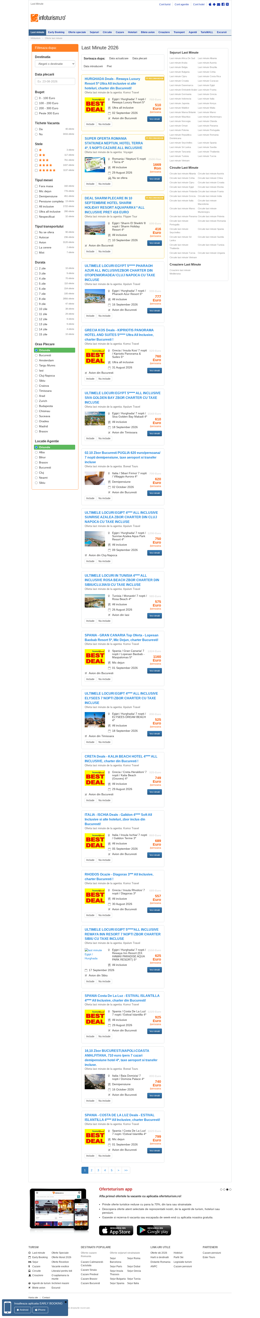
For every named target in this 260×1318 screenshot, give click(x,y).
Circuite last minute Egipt (182, 187)
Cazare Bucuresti (90, 1283)
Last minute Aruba (178, 63)
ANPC (154, 1266)
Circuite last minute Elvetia (211, 187)
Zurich (43, 401)
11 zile (56, 314)
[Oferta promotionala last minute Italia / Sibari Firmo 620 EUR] (95, 477)
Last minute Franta (207, 90)
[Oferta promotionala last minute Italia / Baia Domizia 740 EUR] (95, 1081)
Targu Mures (47, 365)
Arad (42, 395)
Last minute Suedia (207, 147)
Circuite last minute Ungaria (211, 253)
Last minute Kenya (207, 103)
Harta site (33, 1297)
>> (126, 1170)
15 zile (56, 334)
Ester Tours (209, 1257)
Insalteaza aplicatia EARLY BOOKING (38, 1303)
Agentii (193, 32)
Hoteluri (132, 32)
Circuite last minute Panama (183, 216)
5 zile (56, 283)
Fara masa (56, 186)
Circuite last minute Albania (183, 173)
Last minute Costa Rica (209, 76)
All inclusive (56, 206)
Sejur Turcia (134, 1278)
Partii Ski (178, 1257)
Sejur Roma (133, 1258)
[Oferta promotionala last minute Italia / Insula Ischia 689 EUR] (95, 840)
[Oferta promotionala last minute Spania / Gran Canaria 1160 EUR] (95, 656)
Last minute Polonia (179, 130)
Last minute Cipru (178, 76)
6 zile (56, 288)
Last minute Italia (206, 98)
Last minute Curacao (208, 81)
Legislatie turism (183, 1262)
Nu (56, 134)
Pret (109, 66)
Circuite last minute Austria (211, 173)
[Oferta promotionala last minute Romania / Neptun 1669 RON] (95, 164)
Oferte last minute (53, 38)
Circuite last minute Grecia (183, 196)
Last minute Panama (208, 125)
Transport (179, 32)
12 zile (56, 319)
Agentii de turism (40, 1283)
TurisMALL (207, 32)
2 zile (56, 268)
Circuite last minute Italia (181, 200)
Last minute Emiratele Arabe (183, 90)
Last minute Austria (207, 63)
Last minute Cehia (207, 72)
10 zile (56, 309)
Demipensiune (56, 196)
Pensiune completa (56, 201)
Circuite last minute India (210, 196)
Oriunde (44, 350)
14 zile (56, 329)
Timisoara (45, 390)
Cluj (41, 472)
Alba (42, 452)
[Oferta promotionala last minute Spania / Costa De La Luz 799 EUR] (95, 1136)
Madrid (43, 426)
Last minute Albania (207, 58)
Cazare (120, 32)
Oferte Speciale (60, 1252)
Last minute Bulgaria (180, 72)
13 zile (56, 324)
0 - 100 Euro (47, 98)
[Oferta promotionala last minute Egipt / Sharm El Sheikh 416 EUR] (95, 228)
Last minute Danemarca (181, 85)
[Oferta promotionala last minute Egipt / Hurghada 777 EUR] (95, 296)
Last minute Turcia (207, 156)
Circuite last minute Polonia (211, 216)
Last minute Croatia (179, 81)
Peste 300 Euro (49, 113)
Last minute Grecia (207, 94)
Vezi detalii (155, 119)
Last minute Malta (206, 108)
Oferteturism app (115, 1189)
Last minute (37, 32)
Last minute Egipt (206, 85)
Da (56, 129)
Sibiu (42, 380)
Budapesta (46, 406)
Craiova (44, 385)
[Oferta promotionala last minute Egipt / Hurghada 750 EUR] (95, 538)
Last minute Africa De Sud (182, 58)
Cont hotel (199, 4)
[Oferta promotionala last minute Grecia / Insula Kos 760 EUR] (95, 356)
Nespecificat (56, 216)
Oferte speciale (77, 32)
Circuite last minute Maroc (182, 208)
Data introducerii (93, 66)
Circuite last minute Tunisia (211, 245)
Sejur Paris (116, 1266)
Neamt (43, 477)
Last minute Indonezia (180, 98)
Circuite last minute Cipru (182, 182)
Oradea (44, 421)
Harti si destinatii (160, 1257)
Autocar (56, 237)
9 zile (56, 303)
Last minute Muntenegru (210, 117)
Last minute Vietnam (180, 160)
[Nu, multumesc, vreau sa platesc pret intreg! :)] (66, 1302)
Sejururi (94, 32)
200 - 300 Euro (48, 108)
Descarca (116, 1230)
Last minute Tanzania (180, 151)
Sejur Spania (117, 1283)
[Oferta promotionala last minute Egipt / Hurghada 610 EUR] (95, 418)
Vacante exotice (60, 1266)
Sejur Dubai (133, 1266)
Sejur (34, 1262)
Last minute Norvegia (180, 121)
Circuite (107, 32)
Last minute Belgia (178, 67)
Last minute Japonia (179, 103)
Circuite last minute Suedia (211, 237)
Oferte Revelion (60, 1262)
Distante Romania (160, 1262)
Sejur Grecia (134, 1270)
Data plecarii (139, 58)
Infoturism (48, 18)
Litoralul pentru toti (62, 1270)
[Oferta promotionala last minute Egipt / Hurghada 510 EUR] (95, 105)
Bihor (42, 457)
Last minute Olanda (207, 121)
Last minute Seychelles (181, 142)
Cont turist (164, 4)
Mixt (56, 252)
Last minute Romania (208, 135)
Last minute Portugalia (209, 130)
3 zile (56, 273)
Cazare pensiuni (183, 1266)
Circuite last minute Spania (211, 229)
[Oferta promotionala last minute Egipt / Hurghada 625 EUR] (95, 953)
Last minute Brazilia (207, 67)
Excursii (221, 32)
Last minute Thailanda (208, 151)
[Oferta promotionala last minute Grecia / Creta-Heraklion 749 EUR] (95, 777)
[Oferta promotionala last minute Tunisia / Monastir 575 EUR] (95, 600)
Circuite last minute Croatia (211, 182)
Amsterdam (46, 360)
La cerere (56, 247)
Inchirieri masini (60, 1283)
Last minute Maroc (207, 112)
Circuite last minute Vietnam (183, 257)
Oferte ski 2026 (159, 1252)
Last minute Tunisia (179, 156)
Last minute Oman (179, 125)
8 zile (56, 298)
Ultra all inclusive (56, 211)
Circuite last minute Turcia (182, 253)
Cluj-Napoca (47, 375)
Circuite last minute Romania (212, 221)
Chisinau (44, 411)
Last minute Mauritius (180, 117)
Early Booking (56, 32)
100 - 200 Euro (48, 103)
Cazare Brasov (89, 1278)
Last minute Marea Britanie (183, 112)
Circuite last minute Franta (211, 191)
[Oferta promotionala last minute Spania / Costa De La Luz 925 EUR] (95, 1017)
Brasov (43, 431)
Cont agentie (182, 4)
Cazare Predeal (89, 1274)
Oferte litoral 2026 (61, 1257)
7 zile (56, 293)
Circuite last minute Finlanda (183, 191)
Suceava (44, 416)
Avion (56, 242)
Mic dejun (56, 191)
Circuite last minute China (210, 178)
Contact (46, 1297)
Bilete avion (148, 32)
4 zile (56, 278)
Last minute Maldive (179, 108)
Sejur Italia (133, 1283)
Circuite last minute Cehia (182, 178)
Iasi (41, 370)
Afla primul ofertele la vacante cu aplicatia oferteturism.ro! (140, 1196)
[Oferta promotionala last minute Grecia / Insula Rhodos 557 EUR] (95, 895)
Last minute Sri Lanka (180, 147)
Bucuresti (45, 355)
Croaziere (164, 32)
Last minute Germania (180, 94)
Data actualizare (118, 58)
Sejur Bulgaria (118, 1278)
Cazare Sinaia (89, 1269)
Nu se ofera (56, 232)
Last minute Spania (207, 142)
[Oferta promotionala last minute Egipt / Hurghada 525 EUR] (95, 719)
